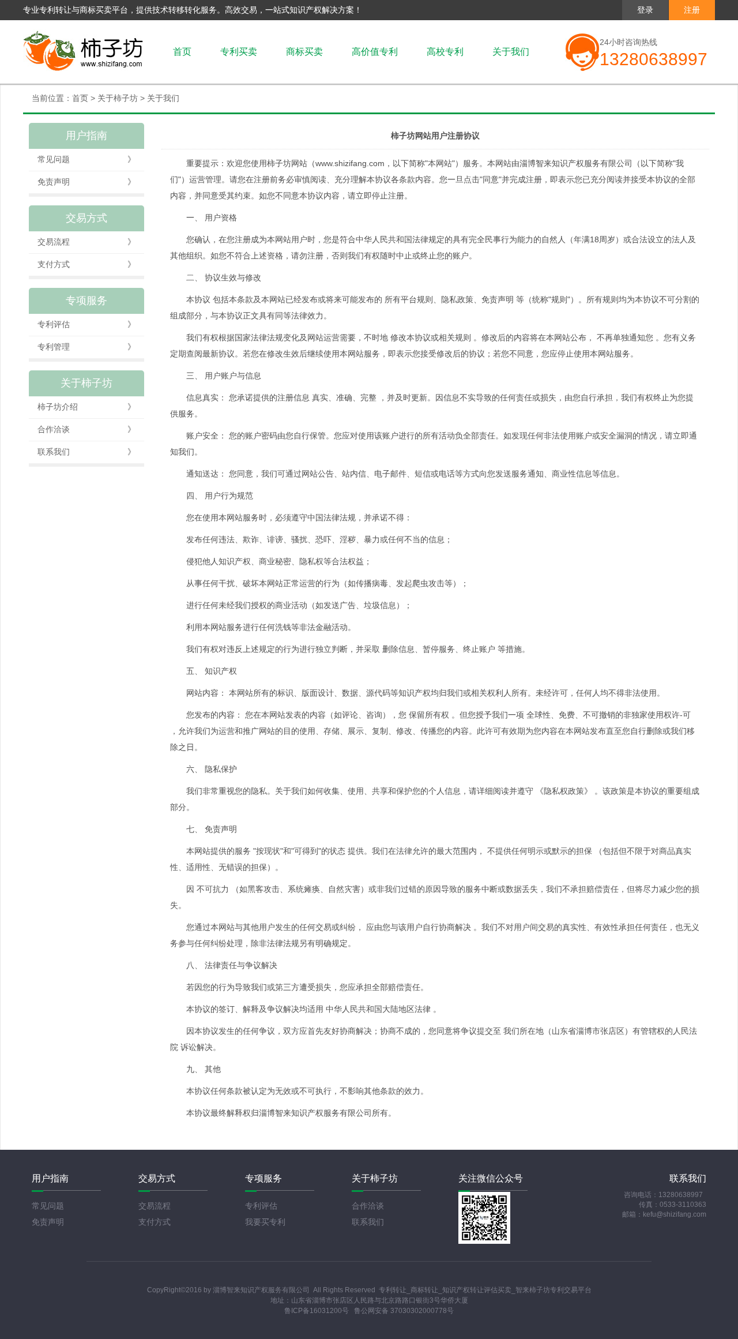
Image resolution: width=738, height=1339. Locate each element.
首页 (182, 52)
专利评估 (86, 324)
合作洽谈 (86, 429)
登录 (645, 9)
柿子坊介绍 (86, 406)
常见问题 (86, 159)
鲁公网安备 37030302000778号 (404, 1311)
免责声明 (86, 181)
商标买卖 (304, 52)
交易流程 (86, 241)
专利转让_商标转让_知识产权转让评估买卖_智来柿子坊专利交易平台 (485, 1290)
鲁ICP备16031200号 (316, 1311)
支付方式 (86, 264)
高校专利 (445, 52)
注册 (692, 9)
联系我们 (86, 451)
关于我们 (510, 52)
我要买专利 (265, 1222)
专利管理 (86, 346)
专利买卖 (238, 52)
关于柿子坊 (117, 98)
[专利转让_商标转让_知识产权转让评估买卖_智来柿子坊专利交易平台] (83, 52)
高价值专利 (375, 52)
